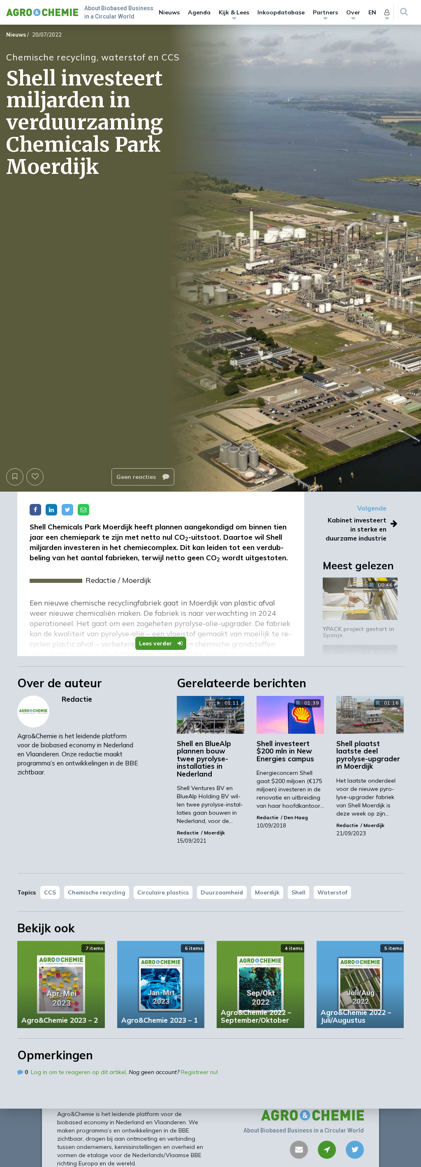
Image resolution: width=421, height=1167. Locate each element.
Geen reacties (136, 477)
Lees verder (156, 643)
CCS (50, 892)
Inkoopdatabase (281, 12)
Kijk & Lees (234, 12)
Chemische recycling (96, 892)
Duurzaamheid (222, 892)
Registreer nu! (199, 1072)
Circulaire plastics (163, 892)
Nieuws (169, 12)
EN (372, 12)
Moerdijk (267, 892)
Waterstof (332, 892)
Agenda (199, 12)
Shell (298, 892)
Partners (325, 12)
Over (353, 12)
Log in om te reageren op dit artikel (78, 1072)
